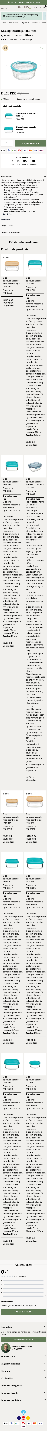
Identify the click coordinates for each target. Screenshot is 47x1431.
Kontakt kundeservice (23, 1339)
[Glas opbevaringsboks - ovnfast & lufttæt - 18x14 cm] (35, 466)
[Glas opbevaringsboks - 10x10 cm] (12, 466)
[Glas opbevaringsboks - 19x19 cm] (35, 863)
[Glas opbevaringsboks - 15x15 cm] (12, 1064)
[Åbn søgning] (6, 8)
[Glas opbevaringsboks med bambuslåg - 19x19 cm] (35, 801)
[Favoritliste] (35, 8)
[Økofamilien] (23, 7)
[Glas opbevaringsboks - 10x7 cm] (12, 863)
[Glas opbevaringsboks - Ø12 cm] (35, 1064)
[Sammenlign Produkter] (40, 8)
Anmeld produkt (23, 1312)
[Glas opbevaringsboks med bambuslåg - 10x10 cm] (12, 801)
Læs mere (5, 219)
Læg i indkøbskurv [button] (30, 143)
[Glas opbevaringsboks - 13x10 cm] (35, 265)
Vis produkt (8, 305)
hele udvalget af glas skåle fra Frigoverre (35, 423)
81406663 (18, 1349)
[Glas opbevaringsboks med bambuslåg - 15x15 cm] (12, 265)
